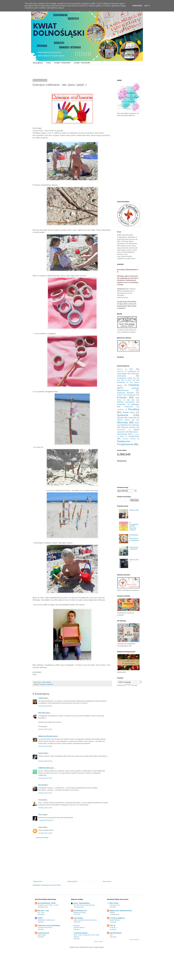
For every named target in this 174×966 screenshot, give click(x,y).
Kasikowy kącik (43, 933)
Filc (138, 378)
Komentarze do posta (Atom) (51, 885)
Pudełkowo (120, 409)
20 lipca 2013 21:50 (45, 808)
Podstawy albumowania (126, 402)
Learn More (137, 6)
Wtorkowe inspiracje (128, 427)
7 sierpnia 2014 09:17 (45, 820)
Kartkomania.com (80, 911)
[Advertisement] (72, 859)
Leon (111, 935)
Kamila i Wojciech (115, 920)
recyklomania (133, 436)
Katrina (41, 753)
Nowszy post (37, 881)
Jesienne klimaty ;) (79, 927)
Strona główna (38, 63)
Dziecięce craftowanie (46, 684)
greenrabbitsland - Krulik (47, 903)
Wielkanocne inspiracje (130, 425)
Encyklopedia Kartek (124, 378)
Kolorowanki (131, 395)
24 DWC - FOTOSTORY (62, 63)
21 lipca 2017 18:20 (45, 833)
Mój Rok (130, 400)
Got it (147, 6)
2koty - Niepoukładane (82, 903)
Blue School (114, 903)
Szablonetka (132, 418)
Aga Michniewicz (116, 933)
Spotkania (122, 415)
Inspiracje (134, 385)
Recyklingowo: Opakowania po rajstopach (134, 537)
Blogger (101, 947)
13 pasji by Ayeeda (80, 933)
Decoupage (121, 373)
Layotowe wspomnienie (45, 927)
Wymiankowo (121, 429)
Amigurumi (120, 371)
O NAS (48, 63)
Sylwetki (120, 418)
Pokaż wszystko (98, 941)
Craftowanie (132, 371)
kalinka (41, 698)
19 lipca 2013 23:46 (45, 729)
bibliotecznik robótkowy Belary (121, 911)
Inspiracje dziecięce (125, 393)
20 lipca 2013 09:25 (45, 761)
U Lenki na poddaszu (117, 918)
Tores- (40, 815)
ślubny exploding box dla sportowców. (85, 920)
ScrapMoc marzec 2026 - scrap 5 (48, 905)
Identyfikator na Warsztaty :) (46, 920)
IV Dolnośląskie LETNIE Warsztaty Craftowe (133, 526)
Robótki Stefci (129, 412)
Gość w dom (126, 380)
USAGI (40, 918)
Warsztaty (122, 422)
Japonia (120, 395)
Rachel (40, 785)
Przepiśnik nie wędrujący (128, 404)
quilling (122, 436)
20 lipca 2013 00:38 (45, 746)
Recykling (133, 409)
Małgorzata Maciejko (45, 736)
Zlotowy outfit (133, 510)
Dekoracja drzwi (115, 905)
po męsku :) (113, 927)
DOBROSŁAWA (43, 768)
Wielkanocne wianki (80, 912)
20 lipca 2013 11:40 (45, 778)
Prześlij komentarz (42, 837)
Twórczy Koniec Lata (125, 420)
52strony (120, 369)
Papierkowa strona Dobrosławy (49, 925)
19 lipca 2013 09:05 (45, 706)
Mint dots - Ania (43, 911)
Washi (137, 423)
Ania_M (112, 925)
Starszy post (107, 881)
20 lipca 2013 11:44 (45, 793)
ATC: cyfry (41, 912)
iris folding (136, 434)
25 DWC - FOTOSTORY (82, 63)
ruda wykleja (78, 918)
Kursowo (122, 397)
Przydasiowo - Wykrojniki (133, 548)
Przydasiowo (128, 407)
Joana (40, 827)
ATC (131, 369)
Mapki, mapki (42, 935)
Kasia (40, 800)
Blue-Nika (41, 713)
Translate (134, 685)
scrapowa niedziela (129, 438)
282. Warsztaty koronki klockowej (84, 905)
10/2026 (112, 912)
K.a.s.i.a (76, 925)
